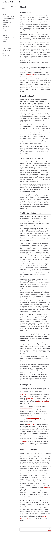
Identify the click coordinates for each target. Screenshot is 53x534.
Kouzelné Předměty (6, 46)
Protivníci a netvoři (6, 48)
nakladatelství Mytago (26, 408)
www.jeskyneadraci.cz (33, 418)
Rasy (3, 28)
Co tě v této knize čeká (8, 18)
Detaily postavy (6, 33)
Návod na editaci (6, 55)
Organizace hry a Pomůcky (8, 37)
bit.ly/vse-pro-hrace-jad (42, 401)
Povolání (4, 30)
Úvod (3, 11)
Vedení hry (4, 41)
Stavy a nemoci (6, 50)
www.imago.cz (24, 394)
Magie (3, 43)
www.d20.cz (30, 74)
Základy (4, 24)
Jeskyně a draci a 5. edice (9, 16)
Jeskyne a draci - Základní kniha (8, 7)
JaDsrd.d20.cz (24, 441)
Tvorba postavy (6, 26)
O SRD (3, 53)
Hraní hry (4, 39)
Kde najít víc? (6, 20)
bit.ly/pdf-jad (29, 398)
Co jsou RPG (6, 13)
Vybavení (4, 35)
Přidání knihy (5, 58)
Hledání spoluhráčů (7, 22)
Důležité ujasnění (7, 14)
